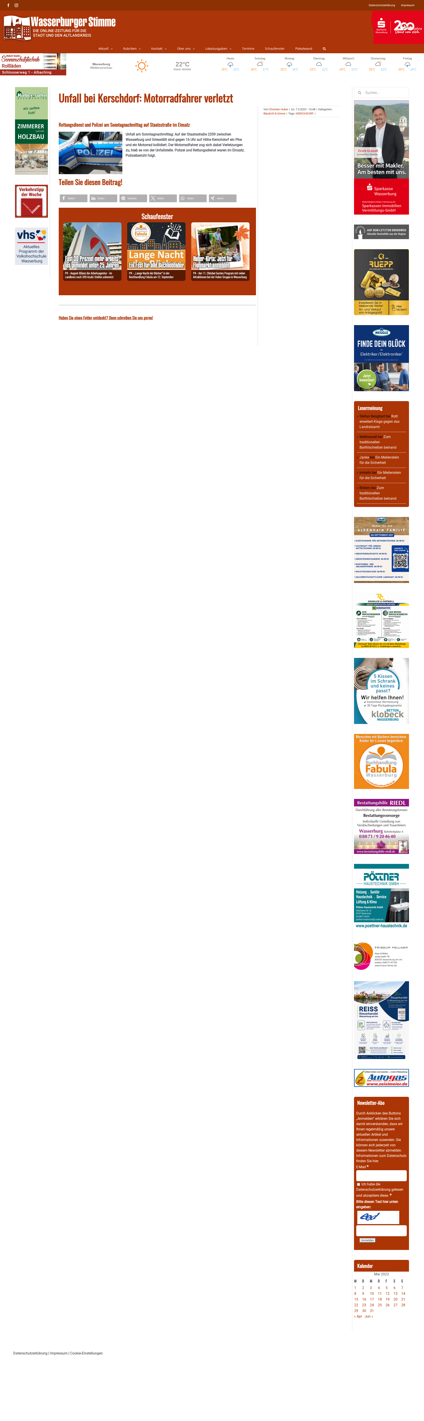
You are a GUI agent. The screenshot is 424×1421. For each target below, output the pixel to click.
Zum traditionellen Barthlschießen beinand (378, 442)
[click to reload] (378, 1217)
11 (380, 1293)
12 (388, 1293)
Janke (364, 457)
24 (372, 1305)
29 (356, 1311)
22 (356, 1305)
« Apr (358, 1316)
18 (380, 1299)
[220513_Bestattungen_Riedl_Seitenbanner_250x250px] (381, 801)
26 (388, 1305)
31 (372, 1311)
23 (364, 1305)
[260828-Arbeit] (92, 225)
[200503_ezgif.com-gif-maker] (381, 660)
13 (396, 1293)
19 (388, 1299)
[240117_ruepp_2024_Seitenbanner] (381, 252)
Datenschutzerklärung (373, 1189)
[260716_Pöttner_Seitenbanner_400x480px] (381, 866)
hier (375, 1161)
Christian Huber (278, 109)
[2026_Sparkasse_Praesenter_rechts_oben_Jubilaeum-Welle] (397, 13)
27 (396, 1305)
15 (356, 1299)
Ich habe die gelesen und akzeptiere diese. (379, 1190)
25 (380, 1305)
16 (364, 1299)
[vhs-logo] (31, 230)
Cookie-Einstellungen (86, 1353)
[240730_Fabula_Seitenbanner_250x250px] (381, 736)
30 (364, 1311)
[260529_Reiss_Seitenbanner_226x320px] (381, 984)
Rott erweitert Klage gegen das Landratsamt (379, 421)
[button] (324, 48)
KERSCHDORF (305, 113)
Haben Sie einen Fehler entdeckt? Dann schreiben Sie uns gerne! (106, 317)
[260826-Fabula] (156, 225)
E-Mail (362, 1167)
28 (403, 1305)
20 (396, 1299)
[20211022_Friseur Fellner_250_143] (381, 942)
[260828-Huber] (220, 225)
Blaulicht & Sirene (274, 113)
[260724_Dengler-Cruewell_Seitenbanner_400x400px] (381, 595)
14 (403, 1293)
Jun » (369, 1316)
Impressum (59, 1353)
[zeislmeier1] (381, 1071)
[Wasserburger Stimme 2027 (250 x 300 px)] (381, 519)
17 (372, 1299)
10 (372, 1293)
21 (403, 1299)
